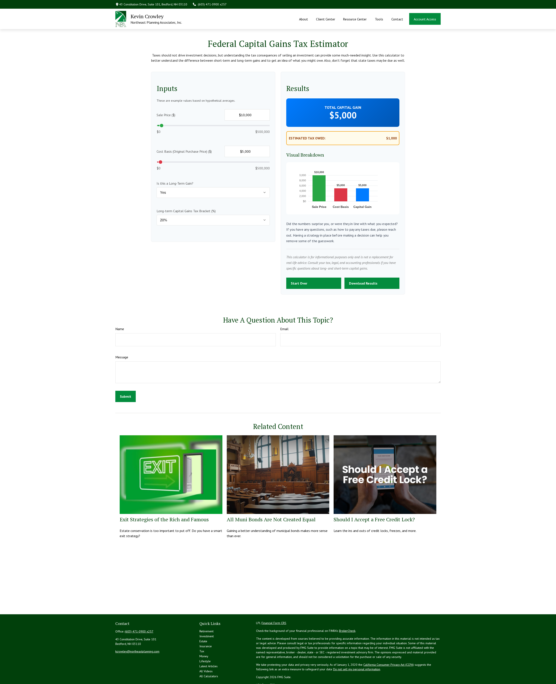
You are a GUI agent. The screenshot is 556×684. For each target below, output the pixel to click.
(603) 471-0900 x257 (212, 4)
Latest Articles (208, 666)
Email (284, 329)
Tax (201, 651)
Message (121, 357)
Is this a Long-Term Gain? (175, 183)
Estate (203, 641)
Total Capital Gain (342, 107)
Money (203, 656)
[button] (303, 19)
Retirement (206, 631)
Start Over (299, 283)
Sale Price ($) (166, 115)
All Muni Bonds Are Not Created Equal (271, 519)
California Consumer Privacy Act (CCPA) (388, 665)
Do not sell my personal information (356, 669)
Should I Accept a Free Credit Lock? (374, 519)
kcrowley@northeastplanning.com (137, 651)
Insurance (205, 646)
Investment (206, 636)
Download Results (363, 283)
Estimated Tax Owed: (307, 138)
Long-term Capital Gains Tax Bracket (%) (186, 211)
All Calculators (208, 676)
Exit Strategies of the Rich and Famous (164, 519)
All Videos (206, 671)
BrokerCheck (347, 631)
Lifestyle (205, 661)
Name (119, 329)
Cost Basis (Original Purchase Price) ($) (184, 151)
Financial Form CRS (273, 623)
